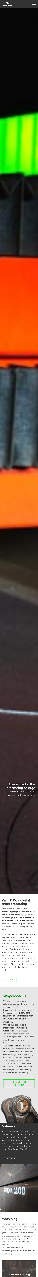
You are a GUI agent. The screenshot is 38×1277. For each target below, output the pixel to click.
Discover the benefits (19, 1083)
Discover (9, 1158)
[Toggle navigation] (34, 3)
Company (9, 979)
